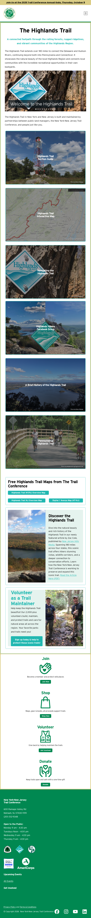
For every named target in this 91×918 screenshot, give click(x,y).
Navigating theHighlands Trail (45, 272)
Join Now (45, 682)
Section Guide (45, 159)
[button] (8, 91)
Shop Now (45, 716)
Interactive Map (45, 216)
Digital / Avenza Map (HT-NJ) (65, 500)
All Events (8, 881)
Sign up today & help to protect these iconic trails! (26, 641)
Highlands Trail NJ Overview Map (26, 500)
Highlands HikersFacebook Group (45, 328)
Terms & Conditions (28, 907)
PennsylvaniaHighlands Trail (45, 442)
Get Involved (46, 750)
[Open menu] (85, 13)
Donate (45, 784)
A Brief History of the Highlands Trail (45, 385)
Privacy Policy (10, 907)
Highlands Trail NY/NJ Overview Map (28, 493)
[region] (45, 91)
